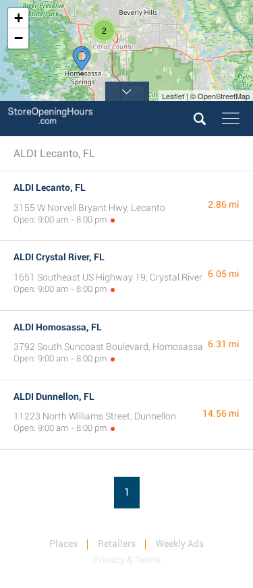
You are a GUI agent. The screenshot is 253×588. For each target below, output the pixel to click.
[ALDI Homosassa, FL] (81, 60)
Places (63, 543)
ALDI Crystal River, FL (59, 257)
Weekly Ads (180, 543)
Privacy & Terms (127, 559)
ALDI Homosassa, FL (57, 327)
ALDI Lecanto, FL (49, 187)
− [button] (18, 38)
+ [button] (18, 17)
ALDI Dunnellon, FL (53, 396)
